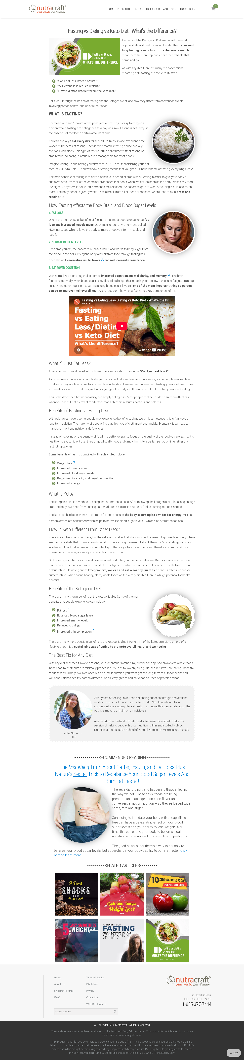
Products (124, 9)
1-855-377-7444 (196, 1004)
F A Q (57, 997)
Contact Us (92, 997)
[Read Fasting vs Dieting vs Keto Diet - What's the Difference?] (167, 940)
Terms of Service (95, 977)
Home (111, 9)
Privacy (90, 991)
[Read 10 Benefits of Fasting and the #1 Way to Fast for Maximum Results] (121, 940)
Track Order (187, 9)
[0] (213, 10)
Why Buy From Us (96, 1004)
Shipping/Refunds (64, 991)
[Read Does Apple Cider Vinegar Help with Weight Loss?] (121, 894)
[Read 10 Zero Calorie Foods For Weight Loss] (167, 894)
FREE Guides (153, 9)
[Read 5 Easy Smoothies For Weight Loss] (76, 940)
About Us (169, 9)
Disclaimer (92, 984)
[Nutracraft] (47, 9)
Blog (138, 9)
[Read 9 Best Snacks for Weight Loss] (76, 894)
